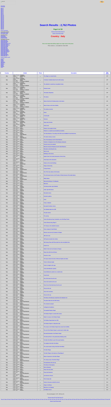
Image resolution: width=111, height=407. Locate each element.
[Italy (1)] (2, 8)
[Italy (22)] (2, 24)
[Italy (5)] (2, 11)
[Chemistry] (2, 64)
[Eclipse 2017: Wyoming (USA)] (6, 43)
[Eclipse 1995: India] (4, 52)
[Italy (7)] (2, 12)
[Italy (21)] (2, 23)
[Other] (2, 67)
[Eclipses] (2, 60)
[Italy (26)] (2, 27)
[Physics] (2, 63)
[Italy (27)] (2, 28)
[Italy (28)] (108, 399)
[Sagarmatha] (3, 35)
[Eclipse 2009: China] (4, 47)
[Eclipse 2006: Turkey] (4, 48)
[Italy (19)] (72, 399)
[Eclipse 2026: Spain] (4, 40)
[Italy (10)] (35, 399)
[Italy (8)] (2, 13)
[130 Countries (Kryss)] (4, 32)
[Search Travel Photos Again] (57, 33)
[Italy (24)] (92, 399)
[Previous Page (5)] (55, 31)
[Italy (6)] (20, 399)
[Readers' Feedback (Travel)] (5, 57)
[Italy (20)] (2, 22)
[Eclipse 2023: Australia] (4, 41)
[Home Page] (3, 5)
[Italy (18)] (2, 21)
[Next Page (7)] (61, 31)
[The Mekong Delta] (4, 37)
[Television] (2, 66)
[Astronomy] (3, 61)
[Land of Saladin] (3, 36)
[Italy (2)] (6, 399)
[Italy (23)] (2, 25)
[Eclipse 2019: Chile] (4, 42)
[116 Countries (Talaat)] (4, 33)
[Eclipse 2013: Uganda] (4, 45)
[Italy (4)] (2, 10)
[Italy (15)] (55, 399)
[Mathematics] (3, 62)
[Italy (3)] (2, 9)
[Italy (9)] (2, 14)
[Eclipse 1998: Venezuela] (5, 51)
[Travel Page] (3, 6)
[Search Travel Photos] (4, 30)
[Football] (2, 65)
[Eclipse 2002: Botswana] (5, 49)
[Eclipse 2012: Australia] (4, 46)
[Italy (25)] (2, 26)
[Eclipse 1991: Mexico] (4, 54)
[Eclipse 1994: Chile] (4, 53)
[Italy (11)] (2, 15)
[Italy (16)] (2, 19)
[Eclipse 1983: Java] (4, 55)
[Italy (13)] (2, 17)
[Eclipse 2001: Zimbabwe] (5, 50)
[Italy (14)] (2, 18)
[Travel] (2, 59)
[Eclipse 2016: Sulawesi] (4, 44)
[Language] (2, 58)
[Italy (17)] (2, 20)
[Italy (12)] (2, 16)
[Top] (56, 397)
